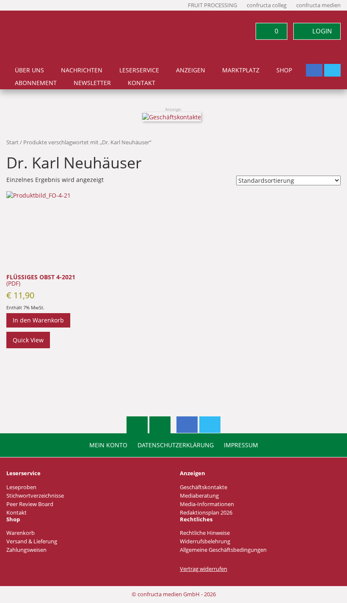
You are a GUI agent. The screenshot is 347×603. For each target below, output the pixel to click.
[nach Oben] (137, 424)
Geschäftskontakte (203, 487)
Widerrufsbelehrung (205, 541)
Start (12, 142)
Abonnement (36, 83)
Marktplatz (240, 70)
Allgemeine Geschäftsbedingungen (223, 549)
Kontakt (141, 83)
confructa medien (318, 5)
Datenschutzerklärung (176, 445)
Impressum (241, 445)
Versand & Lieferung (31, 541)
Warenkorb (20, 533)
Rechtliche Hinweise (205, 533)
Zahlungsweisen (26, 549)
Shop (284, 70)
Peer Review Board (29, 504)
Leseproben (21, 487)
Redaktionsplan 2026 (206, 512)
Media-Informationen (207, 504)
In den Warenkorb (38, 320)
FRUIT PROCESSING (212, 5)
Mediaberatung (199, 495)
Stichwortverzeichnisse (35, 495)
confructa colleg (266, 5)
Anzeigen (190, 70)
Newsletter (92, 83)
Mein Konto (108, 445)
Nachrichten (81, 70)
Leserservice (139, 70)
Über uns (29, 70)
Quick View (28, 340)
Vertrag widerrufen (203, 569)
